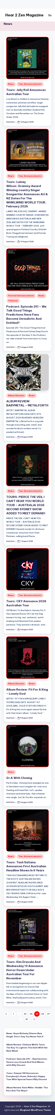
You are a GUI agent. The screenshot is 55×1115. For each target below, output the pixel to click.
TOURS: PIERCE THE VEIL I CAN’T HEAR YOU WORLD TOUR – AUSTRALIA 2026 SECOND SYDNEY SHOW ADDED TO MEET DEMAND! (25, 505)
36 (42, 1014)
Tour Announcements (30, 84)
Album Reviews (16, 395)
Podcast (13, 301)
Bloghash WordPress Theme (35, 1110)
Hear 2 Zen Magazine (24, 15)
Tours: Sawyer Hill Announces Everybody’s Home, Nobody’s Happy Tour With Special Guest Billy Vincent (26, 1076)
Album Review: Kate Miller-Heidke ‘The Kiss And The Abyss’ (27, 1089)
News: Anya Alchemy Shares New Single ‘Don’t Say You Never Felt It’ (25, 1035)
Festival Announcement (21, 295)
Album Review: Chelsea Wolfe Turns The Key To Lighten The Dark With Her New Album (27, 1047)
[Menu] (49, 15)
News (11, 84)
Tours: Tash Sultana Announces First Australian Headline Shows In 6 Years (26, 866)
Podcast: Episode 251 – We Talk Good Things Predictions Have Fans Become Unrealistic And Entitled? (26, 315)
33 (25, 1014)
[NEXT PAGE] (34, 1019)
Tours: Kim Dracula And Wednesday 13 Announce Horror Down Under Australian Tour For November (24, 970)
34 (31, 1014)
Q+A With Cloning (19, 778)
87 (27, 1019)
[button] (6, 1014)
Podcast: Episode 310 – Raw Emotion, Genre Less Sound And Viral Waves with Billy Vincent (26, 1061)
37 (48, 1014)
